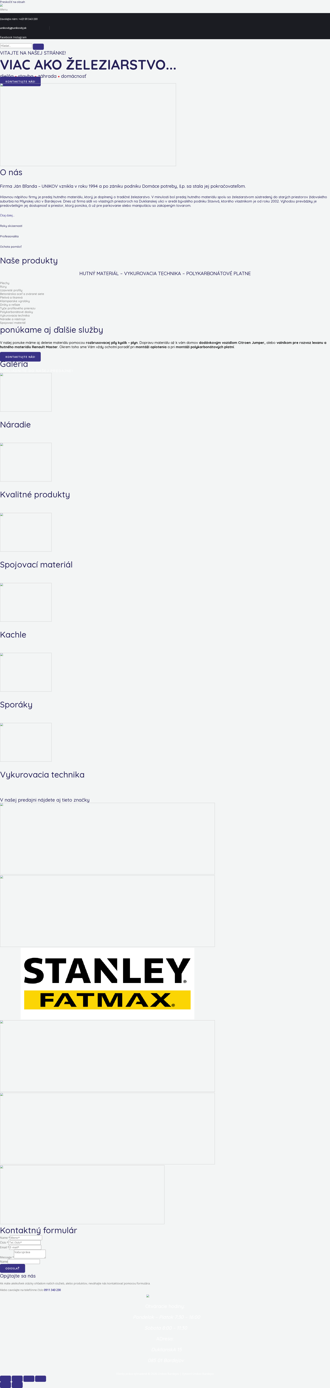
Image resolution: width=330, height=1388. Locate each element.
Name (5, 1238)
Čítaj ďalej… (7, 215)
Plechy (4, 283)
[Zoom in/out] (40, 1379)
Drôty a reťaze (10, 304)
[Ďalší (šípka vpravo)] (17, 1385)
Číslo (4, 1242)
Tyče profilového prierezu (17, 308)
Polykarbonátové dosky (16, 312)
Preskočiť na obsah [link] (12, 2)
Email (4, 1247)
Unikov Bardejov (10, 8)
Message (7, 1257)
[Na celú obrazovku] (28, 1379)
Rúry (3, 286)
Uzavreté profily (11, 290)
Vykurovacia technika (15, 315)
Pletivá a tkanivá (11, 297)
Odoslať (13, 1268)
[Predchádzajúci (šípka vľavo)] (5, 1385)
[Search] (38, 47)
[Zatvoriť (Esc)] (5, 1379)
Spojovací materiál (12, 322)
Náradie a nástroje (13, 319)
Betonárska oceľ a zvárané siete (22, 294)
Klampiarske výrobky (15, 301)
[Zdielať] (17, 1379)
